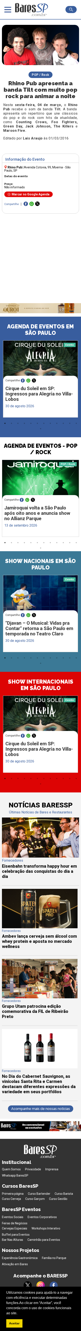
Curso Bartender (39, 1193)
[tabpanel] (40, 380)
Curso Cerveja (11, 1199)
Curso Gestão (58, 1199)
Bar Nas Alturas (12, 1239)
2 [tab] (11, 423)
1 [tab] (5, 423)
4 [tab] (24, 423)
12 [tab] (76, 423)
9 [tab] (57, 423)
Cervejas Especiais (14, 1228)
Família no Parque (54, 1258)
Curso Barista (64, 1193)
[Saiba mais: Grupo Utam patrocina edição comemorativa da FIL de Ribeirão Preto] (39, 997)
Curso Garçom (35, 1199)
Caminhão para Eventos (43, 1239)
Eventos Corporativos (42, 1217)
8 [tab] (50, 423)
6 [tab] (37, 423)
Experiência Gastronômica (20, 1258)
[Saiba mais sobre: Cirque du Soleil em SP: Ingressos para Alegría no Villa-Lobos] (40, 360)
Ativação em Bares (15, 1264)
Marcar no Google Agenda (30, 194)
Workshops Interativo (46, 1228)
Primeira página (13, 1193)
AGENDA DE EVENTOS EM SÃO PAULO (40, 329)
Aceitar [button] (14, 1323)
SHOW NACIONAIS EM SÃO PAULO (40, 564)
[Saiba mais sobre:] (40, 594)
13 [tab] (40, 429)
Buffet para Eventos (16, 1234)
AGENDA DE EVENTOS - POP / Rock (40, 449)
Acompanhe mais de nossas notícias (40, 1109)
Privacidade (33, 1169)
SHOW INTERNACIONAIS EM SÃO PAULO (40, 684)
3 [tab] (18, 423)
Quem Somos (11, 1169)
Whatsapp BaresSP (15, 1175)
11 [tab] (70, 423)
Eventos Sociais (12, 1217)
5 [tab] (31, 423)
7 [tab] (44, 423)
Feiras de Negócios (14, 1223)
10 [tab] (63, 423)
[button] (18, 1313)
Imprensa (51, 1169)
